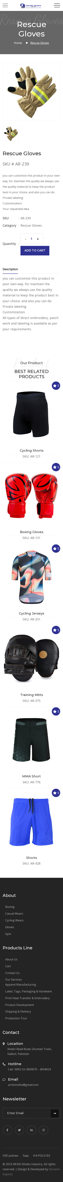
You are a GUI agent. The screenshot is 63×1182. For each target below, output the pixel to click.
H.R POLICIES (41, 1156)
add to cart (34, 250)
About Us (11, 959)
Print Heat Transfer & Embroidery (27, 998)
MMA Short (31, 776)
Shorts (31, 858)
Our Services (13, 979)
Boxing (10, 907)
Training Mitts (31, 695)
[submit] (55, 1113)
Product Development (19, 1005)
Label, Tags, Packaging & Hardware (28, 991)
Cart (8, 966)
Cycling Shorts (31, 451)
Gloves (9, 927)
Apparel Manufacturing (20, 984)
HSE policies (10, 1156)
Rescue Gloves (31, 225)
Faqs (26, 1156)
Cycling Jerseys (31, 613)
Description (10, 269)
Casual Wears (14, 913)
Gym (8, 934)
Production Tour (16, 1018)
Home (18, 43)
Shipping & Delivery (18, 1011)
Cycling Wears (14, 920)
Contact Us (12, 973)
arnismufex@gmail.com (23, 1085)
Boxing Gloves (31, 532)
